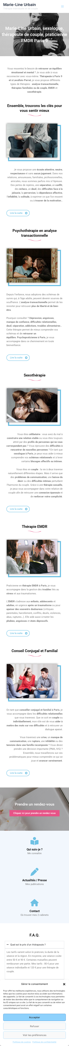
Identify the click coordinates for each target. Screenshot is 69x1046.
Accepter (34, 1017)
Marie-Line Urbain (19, 4)
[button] (64, 984)
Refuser (34, 1026)
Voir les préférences (34, 1035)
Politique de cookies (22, 1042)
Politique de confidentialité (44, 1042)
